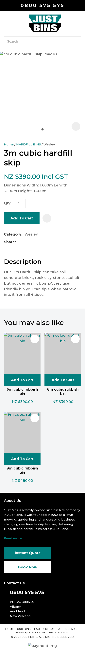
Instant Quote (28, 553)
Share (9, 242)
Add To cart (22, 380)
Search (76, 41)
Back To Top (59, 632)
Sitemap (71, 628)
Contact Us (52, 628)
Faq (37, 628)
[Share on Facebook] (18, 242)
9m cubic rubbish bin (22, 470)
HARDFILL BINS (28, 144)
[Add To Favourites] (46, 218)
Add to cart (21, 218)
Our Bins (24, 628)
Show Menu (6, 23)
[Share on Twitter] (24, 242)
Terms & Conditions (29, 632)
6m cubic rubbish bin (22, 391)
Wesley (49, 144)
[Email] (30, 242)
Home (9, 144)
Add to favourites (34, 339)
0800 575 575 (42, 5)
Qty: (7, 203)
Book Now (27, 567)
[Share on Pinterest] (37, 242)
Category (12, 234)
